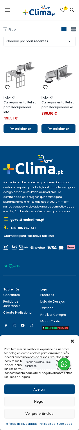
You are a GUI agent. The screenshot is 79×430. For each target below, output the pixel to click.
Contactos (11, 295)
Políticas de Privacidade (21, 424)
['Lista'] (73, 29)
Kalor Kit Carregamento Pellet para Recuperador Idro (20, 104)
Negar (39, 401)
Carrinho (47, 308)
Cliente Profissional (17, 312)
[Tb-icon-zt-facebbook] (6, 325)
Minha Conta (50, 321)
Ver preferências (39, 413)
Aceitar (39, 389)
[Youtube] (23, 325)
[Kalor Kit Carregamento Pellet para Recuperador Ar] (58, 73)
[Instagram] (14, 325)
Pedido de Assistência (11, 303)
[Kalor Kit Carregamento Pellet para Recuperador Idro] (21, 73)
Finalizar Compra (53, 314)
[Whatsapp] (31, 325)
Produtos (47, 295)
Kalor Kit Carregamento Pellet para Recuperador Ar (57, 102)
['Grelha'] (64, 29)
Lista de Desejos (52, 301)
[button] (72, 340)
